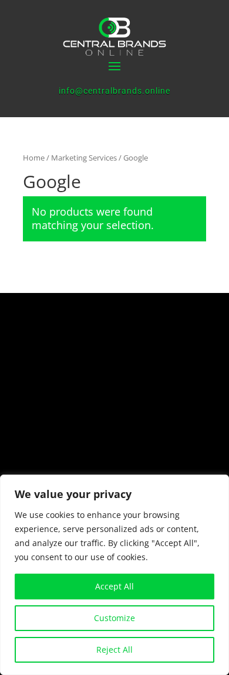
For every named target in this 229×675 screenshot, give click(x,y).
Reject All (114, 649)
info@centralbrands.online (114, 91)
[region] (114, 575)
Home (34, 157)
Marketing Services (84, 157)
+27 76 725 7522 (106, 430)
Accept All (114, 586)
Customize (114, 617)
